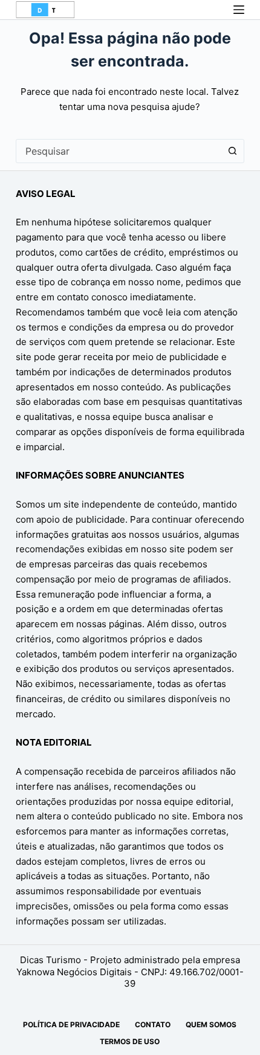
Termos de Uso (130, 1041)
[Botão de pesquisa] (232, 151)
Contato (153, 1024)
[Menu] (238, 9)
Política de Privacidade (71, 1024)
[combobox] (118, 151)
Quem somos (211, 1024)
